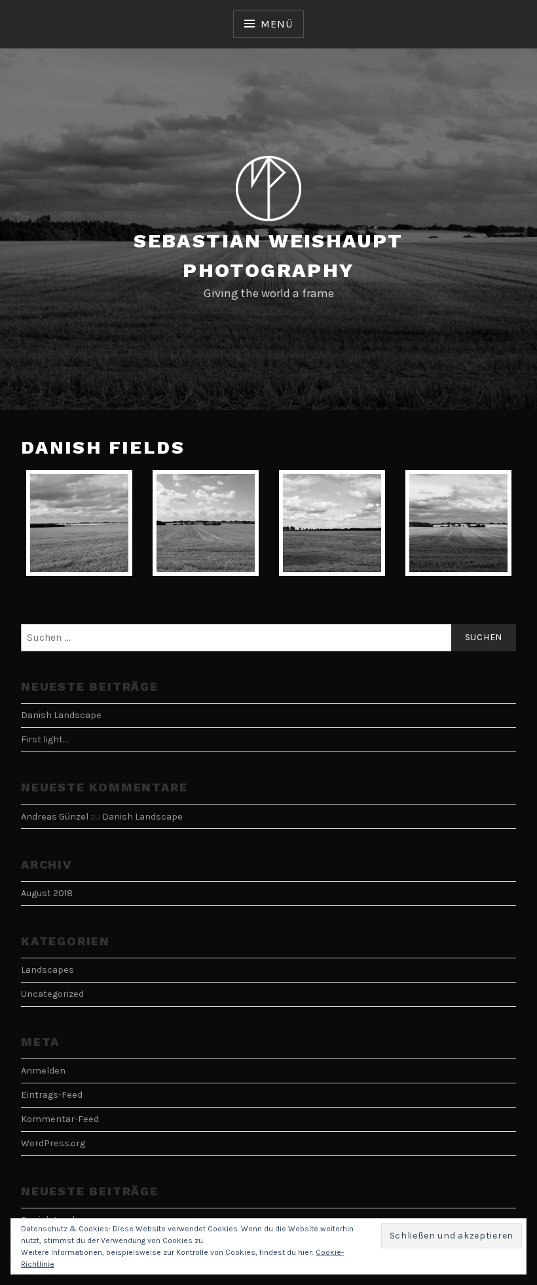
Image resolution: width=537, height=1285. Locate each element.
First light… (44, 739)
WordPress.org (53, 1143)
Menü (276, 24)
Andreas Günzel (54, 816)
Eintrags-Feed (52, 1094)
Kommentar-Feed (60, 1119)
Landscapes (47, 969)
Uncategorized (52, 994)
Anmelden (43, 1070)
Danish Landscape (61, 715)
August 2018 (47, 893)
